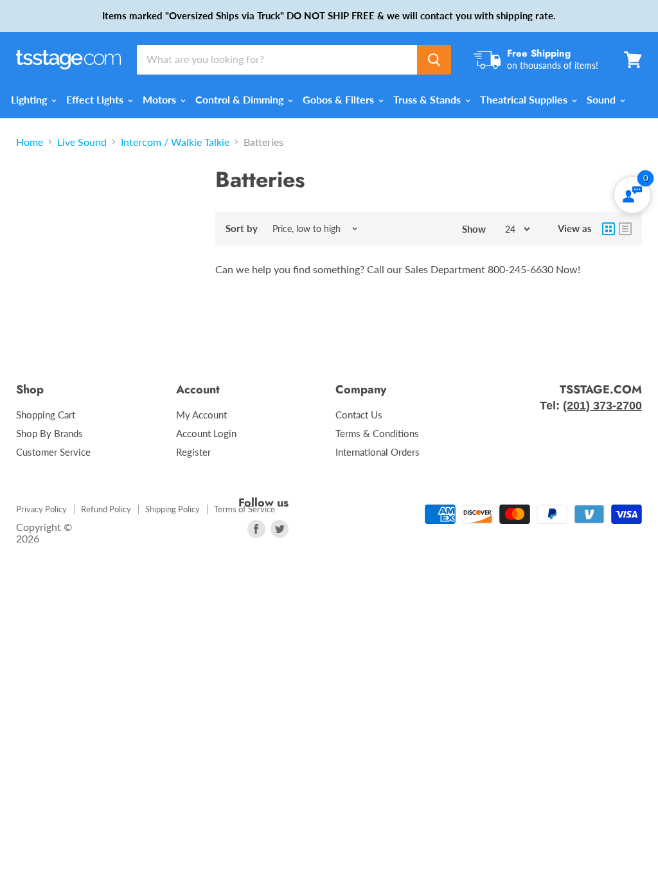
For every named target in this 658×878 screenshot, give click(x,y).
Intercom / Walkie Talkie (175, 142)
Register (193, 452)
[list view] (625, 228)
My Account (201, 414)
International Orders (377, 452)
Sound (602, 99)
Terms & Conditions (377, 433)
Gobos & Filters (340, 99)
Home (29, 142)
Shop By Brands (49, 433)
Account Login (206, 433)
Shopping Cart (45, 414)
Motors (161, 99)
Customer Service (53, 452)
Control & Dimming (240, 99)
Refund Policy (106, 509)
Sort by (242, 228)
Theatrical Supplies (525, 99)
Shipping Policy (172, 509)
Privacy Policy (41, 509)
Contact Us (358, 414)
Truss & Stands (428, 99)
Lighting (30, 99)
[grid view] (608, 228)
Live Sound (82, 142)
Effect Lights (96, 99)
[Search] (434, 60)
